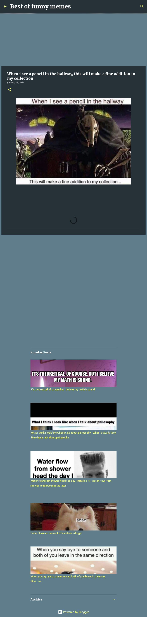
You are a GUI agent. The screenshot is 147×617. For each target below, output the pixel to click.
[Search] (142, 6)
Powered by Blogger (75, 612)
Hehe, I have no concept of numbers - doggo (56, 533)
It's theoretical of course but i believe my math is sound (62, 389)
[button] (9, 89)
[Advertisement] (73, 39)
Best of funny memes (40, 6)
